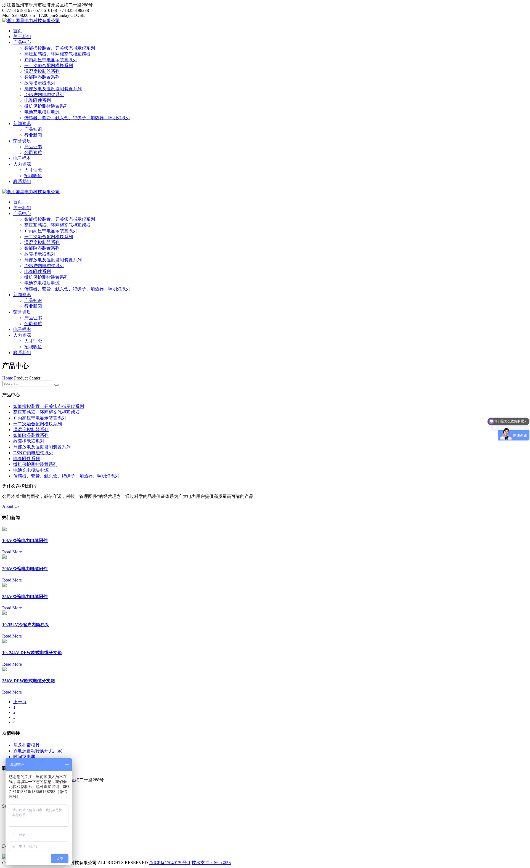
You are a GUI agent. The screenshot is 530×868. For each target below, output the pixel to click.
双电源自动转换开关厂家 (37, 750)
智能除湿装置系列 (42, 77)
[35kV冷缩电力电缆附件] (4, 585)
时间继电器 (24, 756)
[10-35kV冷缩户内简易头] (4, 613)
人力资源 (22, 164)
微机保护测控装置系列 (46, 106)
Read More (12, 552)
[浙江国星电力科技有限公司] (31, 20)
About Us (10, 506)
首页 (17, 30)
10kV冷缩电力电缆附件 (25, 540)
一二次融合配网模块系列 (48, 65)
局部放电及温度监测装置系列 (53, 88)
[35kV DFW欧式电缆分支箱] (4, 669)
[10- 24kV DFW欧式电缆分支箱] (4, 641)
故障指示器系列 (39, 83)
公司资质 (33, 152)
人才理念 (33, 170)
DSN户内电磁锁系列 (44, 94)
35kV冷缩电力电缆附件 (25, 596)
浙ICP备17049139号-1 (169, 862)
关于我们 (22, 36)
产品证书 (33, 146)
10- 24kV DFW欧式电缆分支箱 (32, 652)
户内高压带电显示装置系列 (50, 59)
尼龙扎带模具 (26, 745)
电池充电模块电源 (42, 112)
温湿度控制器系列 (42, 71)
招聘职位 (33, 175)
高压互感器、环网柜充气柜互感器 (57, 54)
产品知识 (33, 129)
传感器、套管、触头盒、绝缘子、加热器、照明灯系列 (77, 117)
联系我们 (22, 181)
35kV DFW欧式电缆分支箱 (28, 680)
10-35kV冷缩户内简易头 (25, 624)
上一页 (19, 701)
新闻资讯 (22, 123)
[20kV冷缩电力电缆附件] (4, 557)
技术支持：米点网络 (211, 862)
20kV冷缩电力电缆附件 (25, 568)
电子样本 (22, 158)
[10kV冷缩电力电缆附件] (4, 529)
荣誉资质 (22, 141)
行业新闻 (33, 135)
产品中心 (22, 42)
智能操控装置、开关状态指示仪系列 (59, 48)
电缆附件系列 (37, 100)
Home (8, 378)
